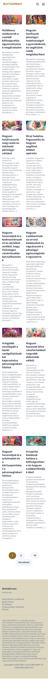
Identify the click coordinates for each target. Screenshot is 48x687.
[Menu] (43, 4)
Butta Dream (8, 602)
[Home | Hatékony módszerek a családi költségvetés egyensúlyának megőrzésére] (12, 4)
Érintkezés (7, 604)
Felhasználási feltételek (13, 607)
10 (35, 555)
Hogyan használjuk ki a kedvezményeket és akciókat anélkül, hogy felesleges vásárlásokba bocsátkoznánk (12, 246)
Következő (24, 562)
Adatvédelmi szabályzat (13, 599)
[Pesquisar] (37, 4)
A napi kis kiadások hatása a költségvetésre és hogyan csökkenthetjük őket (35, 462)
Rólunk (5, 609)
